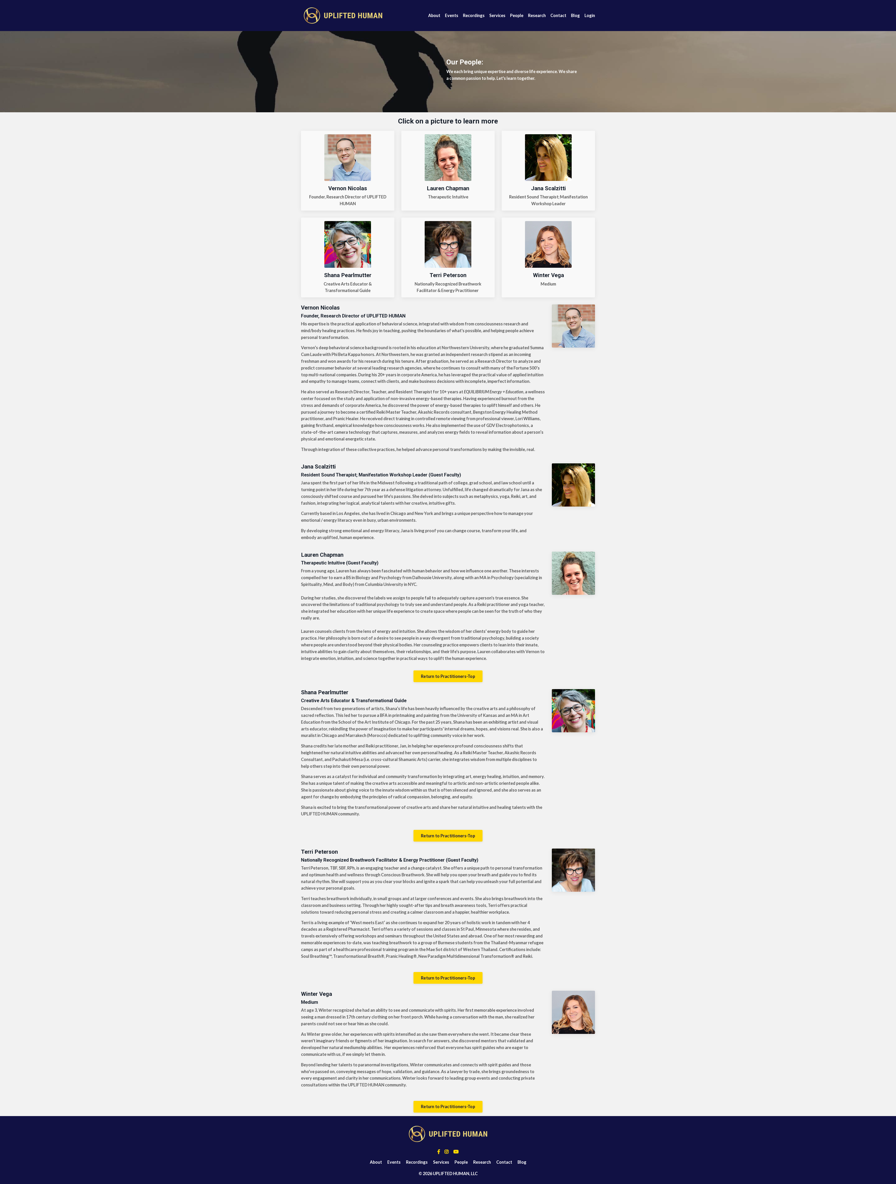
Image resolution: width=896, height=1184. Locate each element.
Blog (575, 15)
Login (589, 15)
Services (497, 15)
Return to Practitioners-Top (448, 676)
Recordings (474, 15)
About (434, 15)
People (516, 15)
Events (451, 15)
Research (537, 15)
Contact (558, 15)
